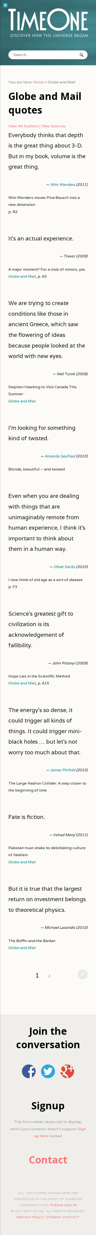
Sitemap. (54, 1217)
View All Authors (23, 126)
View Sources (53, 126)
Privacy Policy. (30, 1217)
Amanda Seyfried (60, 456)
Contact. (71, 1217)
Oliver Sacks (64, 566)
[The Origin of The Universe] (48, 22)
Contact (48, 1159)
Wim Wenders (62, 184)
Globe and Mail (22, 276)
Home (38, 82)
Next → (81, 974)
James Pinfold (62, 770)
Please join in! (63, 1205)
